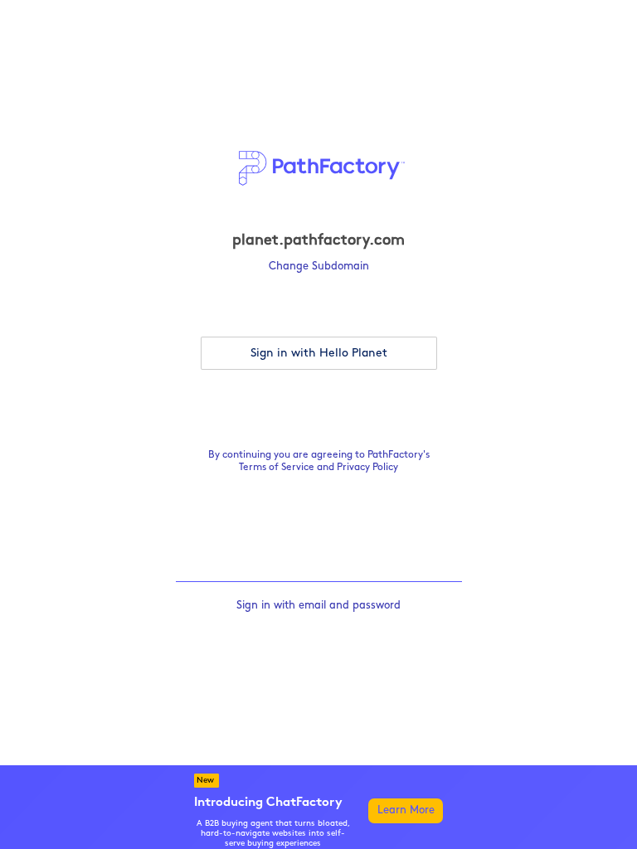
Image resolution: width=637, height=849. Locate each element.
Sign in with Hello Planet (318, 353)
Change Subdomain (319, 266)
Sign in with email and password (318, 605)
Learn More (406, 810)
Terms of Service (276, 468)
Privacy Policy (367, 468)
